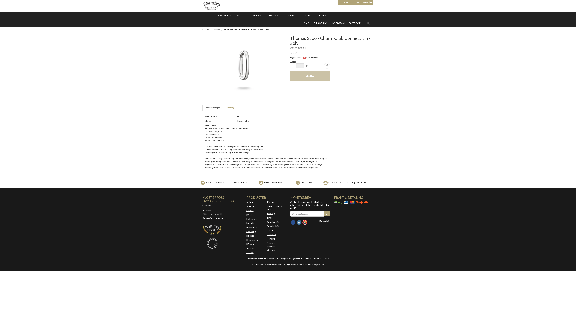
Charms (216, 29)
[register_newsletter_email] (327, 213)
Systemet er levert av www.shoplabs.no (305, 264)
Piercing (271, 213)
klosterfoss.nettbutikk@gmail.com (347, 183)
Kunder (270, 202)
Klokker (250, 252)
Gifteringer (251, 227)
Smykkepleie (273, 222)
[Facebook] (293, 222)
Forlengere (251, 219)
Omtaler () (230, 107)
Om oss (209, 15)
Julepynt (250, 248)
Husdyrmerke (252, 240)
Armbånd (250, 206)
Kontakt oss (225, 15)
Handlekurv (361, 2)
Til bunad (323, 15)
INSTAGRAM (338, 23)
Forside (205, 29)
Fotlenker (250, 223)
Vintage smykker (271, 244)
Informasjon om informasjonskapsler (268, 264)
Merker (257, 15)
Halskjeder (251, 235)
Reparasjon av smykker (213, 218)
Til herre (305, 15)
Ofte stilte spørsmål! (212, 214)
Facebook (207, 205)
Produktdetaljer (212, 107)
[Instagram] (299, 222)
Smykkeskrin (273, 226)
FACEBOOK (355, 23)
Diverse (250, 214)
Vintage (242, 15)
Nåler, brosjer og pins (274, 208)
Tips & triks (320, 23)
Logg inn (345, 2)
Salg (306, 23)
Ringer (270, 217)
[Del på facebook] (327, 67)
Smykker (273, 15)
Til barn (289, 15)
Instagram (207, 209)
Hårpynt (250, 244)
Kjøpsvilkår (324, 221)
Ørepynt (271, 250)
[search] (368, 23)
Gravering (251, 231)
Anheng (250, 202)
